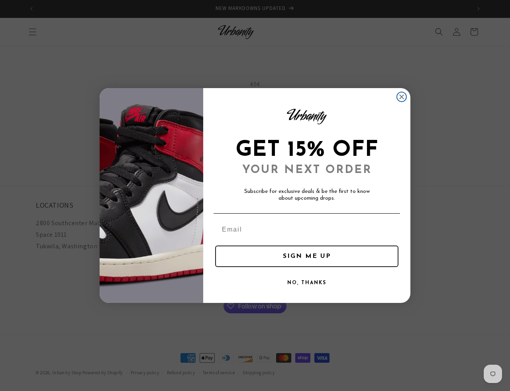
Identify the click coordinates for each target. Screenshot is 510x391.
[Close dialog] (401, 97)
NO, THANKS (306, 283)
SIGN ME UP (307, 256)
